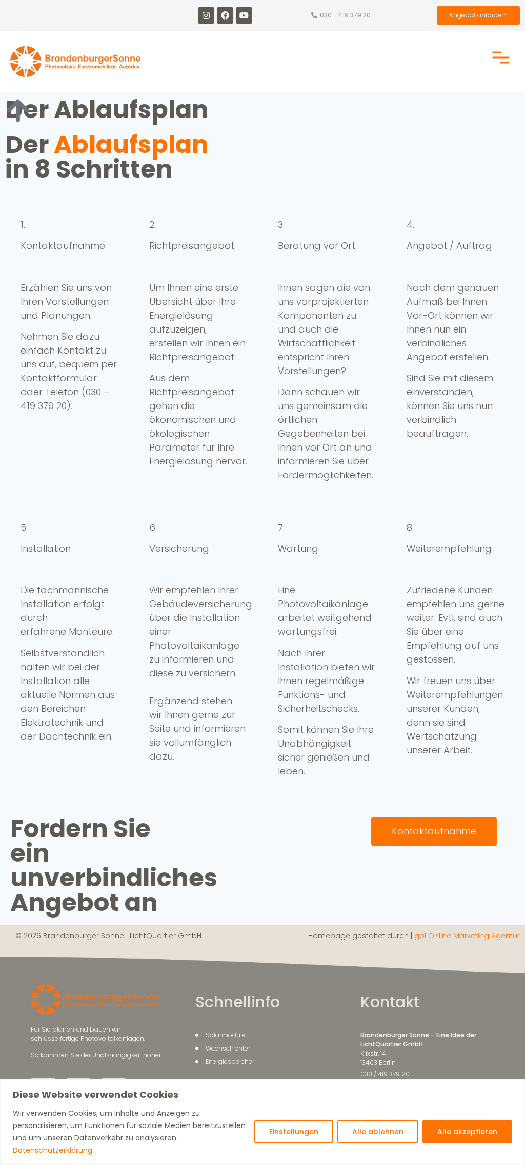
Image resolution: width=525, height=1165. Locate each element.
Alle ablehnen (377, 1132)
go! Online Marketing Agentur (467, 935)
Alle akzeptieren (467, 1132)
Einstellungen (293, 1132)
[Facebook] (225, 15)
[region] (262, 1122)
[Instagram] (206, 15)
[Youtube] (244, 15)
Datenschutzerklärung (52, 1150)
